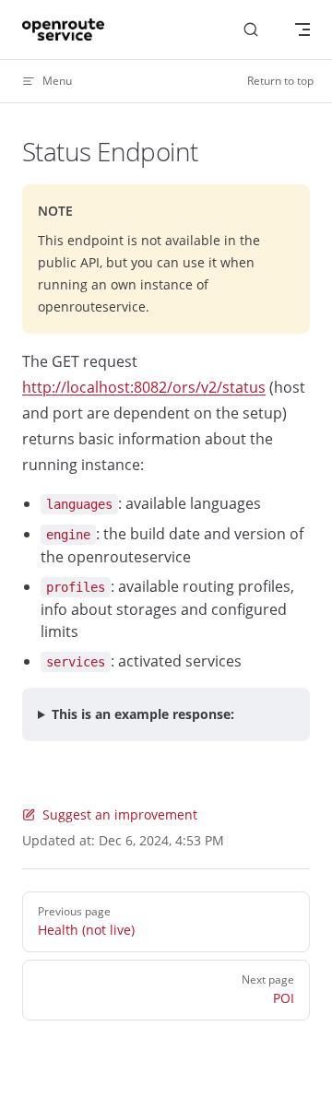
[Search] (251, 30)
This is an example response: (143, 714)
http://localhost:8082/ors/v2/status (144, 387)
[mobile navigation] (302, 29)
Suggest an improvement (119, 814)
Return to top (280, 80)
